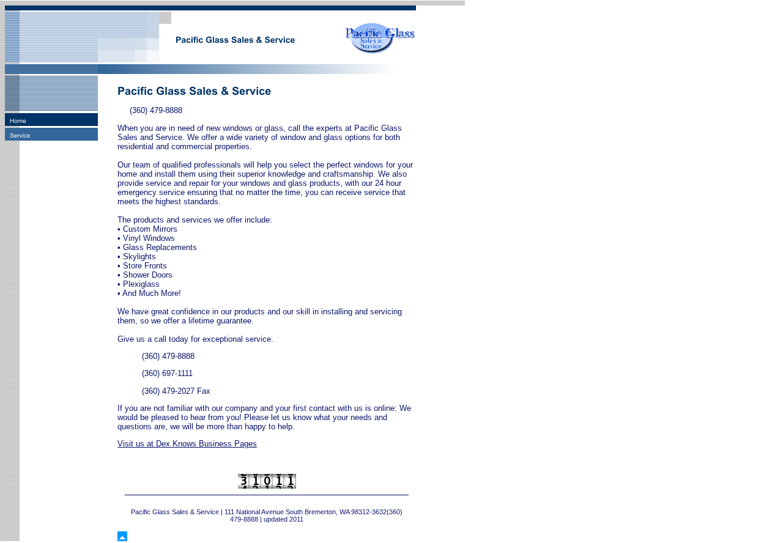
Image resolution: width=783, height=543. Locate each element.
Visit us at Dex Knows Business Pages (187, 443)
